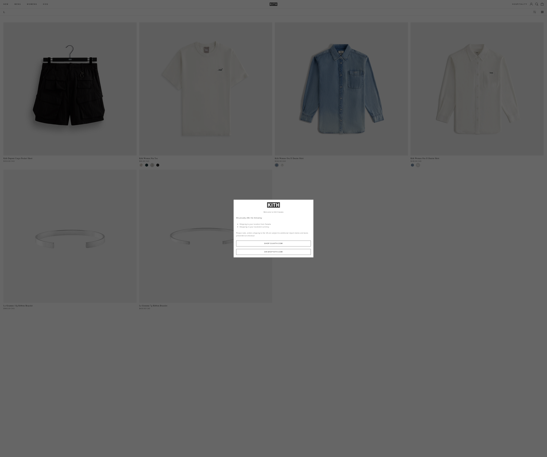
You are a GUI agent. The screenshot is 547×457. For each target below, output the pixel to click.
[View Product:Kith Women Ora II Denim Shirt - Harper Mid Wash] (276, 165)
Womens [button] (32, 4)
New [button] (6, 4)
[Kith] (273, 4)
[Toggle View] (542, 12)
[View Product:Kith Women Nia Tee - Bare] (141, 165)
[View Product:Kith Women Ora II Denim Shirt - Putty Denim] (282, 165)
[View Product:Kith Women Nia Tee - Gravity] (152, 165)
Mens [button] (18, 4)
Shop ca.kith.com (273, 243)
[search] (536, 4)
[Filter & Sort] (534, 12)
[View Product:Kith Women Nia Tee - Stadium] (146, 165)
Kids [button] (45, 4)
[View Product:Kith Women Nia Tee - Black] (157, 165)
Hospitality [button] (519, 4)
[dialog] (273, 228)
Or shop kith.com (273, 252)
